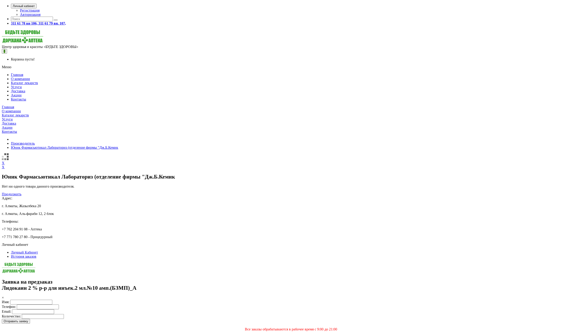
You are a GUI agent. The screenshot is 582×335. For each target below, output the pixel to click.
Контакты (18, 99)
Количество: (11, 316)
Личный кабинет (24, 6)
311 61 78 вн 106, (24, 23)
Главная (17, 75)
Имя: (5, 302)
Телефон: (9, 307)
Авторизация (30, 14)
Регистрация (30, 10)
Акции (16, 95)
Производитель (23, 143)
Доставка (18, 91)
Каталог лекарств (24, 83)
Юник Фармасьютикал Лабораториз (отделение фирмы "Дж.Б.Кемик (64, 147)
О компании (20, 79)
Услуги (16, 87)
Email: (6, 311)
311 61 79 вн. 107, (52, 23)
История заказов (23, 256)
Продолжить (11, 194)
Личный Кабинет (24, 252)
